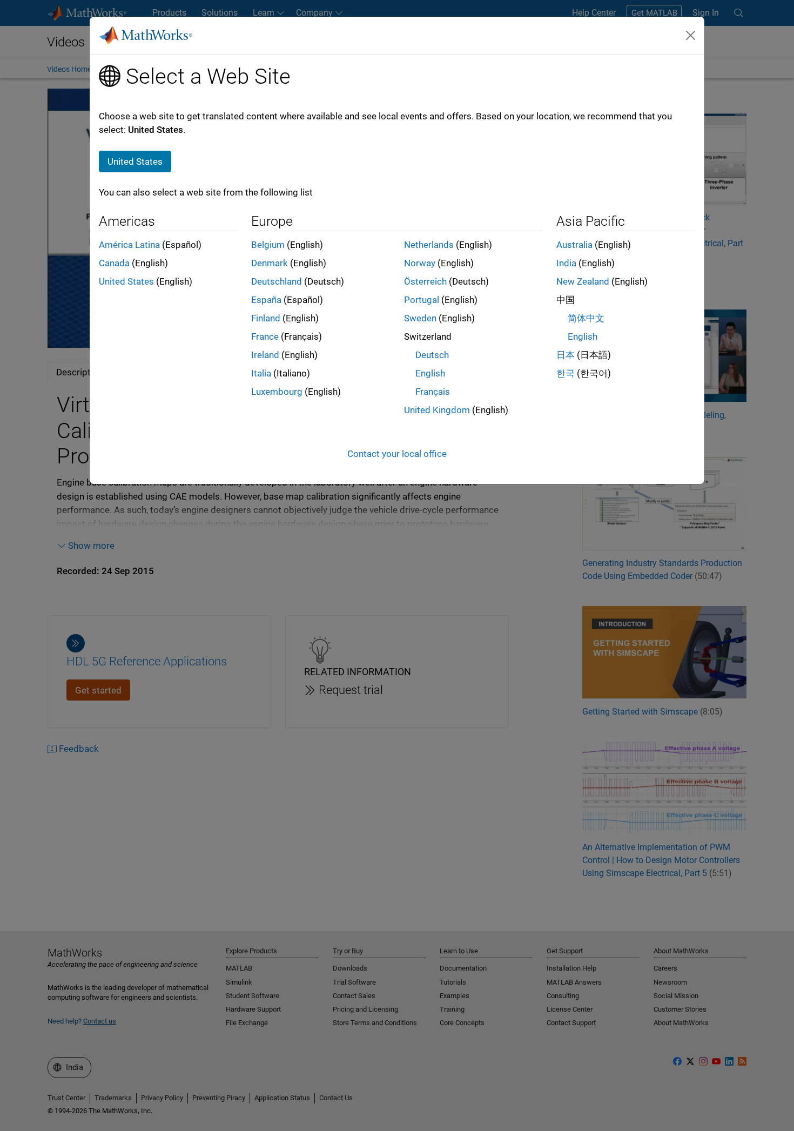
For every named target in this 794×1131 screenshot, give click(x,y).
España (266, 299)
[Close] (691, 35)
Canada (114, 263)
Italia (261, 373)
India (566, 263)
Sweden (420, 318)
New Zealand (582, 281)
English (430, 373)
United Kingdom (437, 410)
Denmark (269, 263)
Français (432, 391)
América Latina (129, 244)
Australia (574, 244)
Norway (419, 263)
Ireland (265, 354)
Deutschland (276, 281)
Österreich (425, 281)
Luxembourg (276, 391)
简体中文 (586, 318)
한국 (565, 373)
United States (126, 281)
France (265, 336)
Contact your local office (397, 453)
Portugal (421, 299)
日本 (565, 354)
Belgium (268, 244)
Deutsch (432, 354)
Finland (265, 318)
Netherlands (429, 244)
